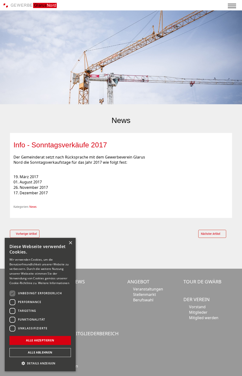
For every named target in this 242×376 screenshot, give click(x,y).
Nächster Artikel (210, 234)
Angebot (138, 281)
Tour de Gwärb (202, 281)
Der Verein (196, 299)
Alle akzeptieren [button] (40, 340)
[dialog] (40, 304)
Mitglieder (198, 312)
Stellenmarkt (144, 294)
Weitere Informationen (53, 283)
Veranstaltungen (148, 289)
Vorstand (197, 306)
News (33, 207)
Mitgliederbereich (95, 333)
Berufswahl (143, 300)
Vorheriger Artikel (26, 234)
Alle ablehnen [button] (40, 352)
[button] (40, 363)
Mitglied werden (203, 317)
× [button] (70, 243)
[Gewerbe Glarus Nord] (30, 5)
